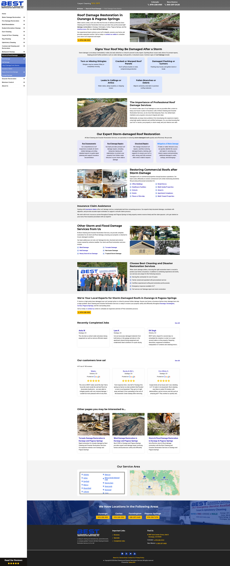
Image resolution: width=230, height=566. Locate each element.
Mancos (108, 474)
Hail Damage (84, 250)
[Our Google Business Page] (126, 553)
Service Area (123, 557)
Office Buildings (137, 184)
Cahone (86, 492)
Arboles (86, 474)
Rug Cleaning (6, 39)
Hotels (134, 193)
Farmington (170, 303)
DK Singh (152, 330)
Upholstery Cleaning (9, 42)
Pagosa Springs (88, 306)
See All (177, 323)
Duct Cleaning (6, 32)
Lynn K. (116, 330)
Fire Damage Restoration (10, 21)
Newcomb (108, 486)
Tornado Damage (111, 247)
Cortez (79, 306)
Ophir (107, 493)
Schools (135, 190)
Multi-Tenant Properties (166, 196)
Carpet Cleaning (88, 4)
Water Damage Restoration (11, 17)
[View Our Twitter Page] (131, 553)
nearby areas (81, 29)
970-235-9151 (155, 5)
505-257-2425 (173, 5)
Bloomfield (87, 488)
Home (81, 9)
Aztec (85, 478)
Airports (160, 190)
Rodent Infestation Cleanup (11, 28)
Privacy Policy (140, 557)
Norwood (108, 490)
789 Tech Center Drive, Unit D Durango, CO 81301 (159, 536)
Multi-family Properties (166, 187)
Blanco (85, 485)
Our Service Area (128, 466)
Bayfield (86, 481)
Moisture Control (8, 82)
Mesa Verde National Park (112, 478)
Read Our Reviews (13, 560)
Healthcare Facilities (139, 187)
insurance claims (91, 209)
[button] (24, 17)
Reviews (117, 535)
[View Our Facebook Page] (122, 553)
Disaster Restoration (9, 79)
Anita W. (82, 330)
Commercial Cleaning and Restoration (10, 47)
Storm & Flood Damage (94, 9)
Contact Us (131, 557)
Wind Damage (84, 247)
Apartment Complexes (165, 193)
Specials (117, 538)
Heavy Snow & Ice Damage (89, 253)
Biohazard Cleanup (8, 52)
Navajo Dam (109, 483)
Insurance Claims (7, 69)
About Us (115, 557)
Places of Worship (138, 196)
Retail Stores (162, 184)
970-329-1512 (119, 517)
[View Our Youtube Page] (135, 553)
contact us (91, 309)
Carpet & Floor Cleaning (10, 35)
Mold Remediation (8, 24)
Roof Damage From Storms (10, 65)
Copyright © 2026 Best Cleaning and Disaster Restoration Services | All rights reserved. (129, 560)
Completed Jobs (119, 541)
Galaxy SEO (132, 562)
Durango (163, 303)
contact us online (111, 34)
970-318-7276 (152, 517)
